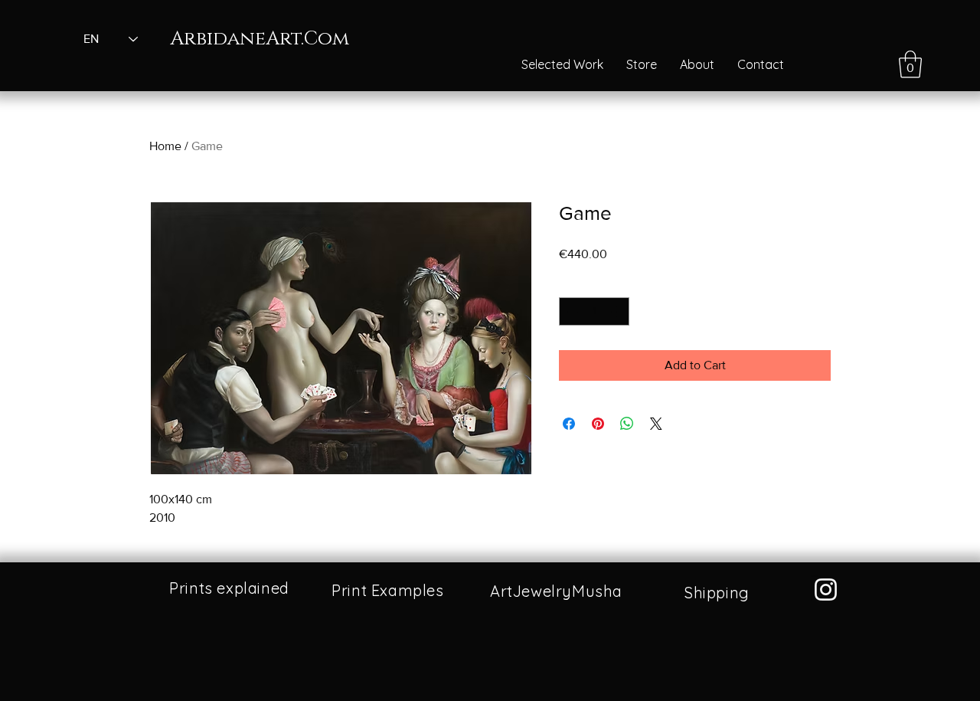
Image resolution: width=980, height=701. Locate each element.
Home (165, 145)
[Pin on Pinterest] (598, 423)
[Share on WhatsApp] (627, 423)
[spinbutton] (594, 311)
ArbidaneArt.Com (259, 38)
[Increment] (617, 311)
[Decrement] (570, 311)
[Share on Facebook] (569, 423)
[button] (910, 64)
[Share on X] (656, 423)
